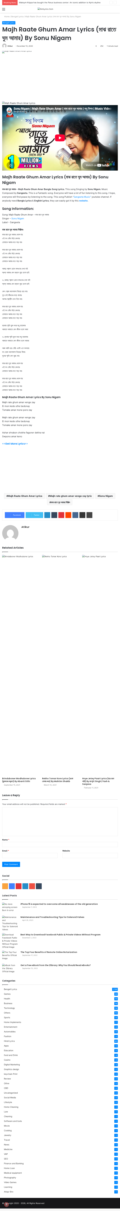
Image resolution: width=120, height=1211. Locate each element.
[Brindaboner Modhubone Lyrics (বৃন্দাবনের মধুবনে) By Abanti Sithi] (20, 665)
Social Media (10, 1097)
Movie (7, 1126)
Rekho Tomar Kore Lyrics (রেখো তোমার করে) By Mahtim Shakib (57, 780)
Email (5, 851)
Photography (10, 1177)
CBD (6, 1088)
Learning (8, 1187)
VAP (6, 1154)
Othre (6, 1083)
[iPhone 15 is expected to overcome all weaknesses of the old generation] (10, 908)
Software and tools (13, 1121)
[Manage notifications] (6, 1204)
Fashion (7, 1036)
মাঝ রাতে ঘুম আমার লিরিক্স (60, 502)
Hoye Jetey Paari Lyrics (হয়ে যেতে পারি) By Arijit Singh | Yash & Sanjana (98, 781)
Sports (7, 1017)
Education (8, 1050)
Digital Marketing (12, 1064)
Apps (6, 1046)
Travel (7, 1140)
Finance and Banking (14, 1163)
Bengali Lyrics (17, 16)
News (6, 1144)
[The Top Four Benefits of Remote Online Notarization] (10, 956)
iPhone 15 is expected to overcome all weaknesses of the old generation (59, 904)
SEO (6, 1159)
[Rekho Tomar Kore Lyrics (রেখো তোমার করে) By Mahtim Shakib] (60, 665)
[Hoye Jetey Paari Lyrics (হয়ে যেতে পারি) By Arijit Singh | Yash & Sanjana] (100, 665)
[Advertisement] (60, 79)
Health (7, 998)
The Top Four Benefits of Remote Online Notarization (48, 952)
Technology (9, 1008)
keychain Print (10, 1074)
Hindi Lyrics (9, 1041)
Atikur (10, 46)
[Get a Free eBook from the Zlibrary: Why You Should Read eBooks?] (10, 969)
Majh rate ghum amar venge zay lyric (71, 495)
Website (66, 851)
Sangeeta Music (82, 196)
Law (6, 1111)
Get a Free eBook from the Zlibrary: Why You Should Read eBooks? (55, 965)
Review (7, 1079)
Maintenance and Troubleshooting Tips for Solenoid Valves (52, 917)
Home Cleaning (11, 1107)
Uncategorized (11, 1093)
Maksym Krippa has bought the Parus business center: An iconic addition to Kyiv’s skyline (60, 2)
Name (5, 840)
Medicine (8, 1149)
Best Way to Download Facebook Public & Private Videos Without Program (60, 934)
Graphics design (11, 1069)
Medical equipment (13, 1173)
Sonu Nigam (17, 218)
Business (8, 1003)
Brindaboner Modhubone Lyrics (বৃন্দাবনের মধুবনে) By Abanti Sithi (19, 780)
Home (7, 16)
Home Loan (9, 1168)
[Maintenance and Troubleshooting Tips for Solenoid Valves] (10, 923)
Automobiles (10, 1031)
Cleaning (8, 1116)
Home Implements (12, 1022)
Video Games (10, 1182)
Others (7, 1013)
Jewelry (7, 1135)
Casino (7, 1060)
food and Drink (11, 1055)
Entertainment (10, 1027)
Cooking (8, 1130)
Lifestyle (8, 1102)
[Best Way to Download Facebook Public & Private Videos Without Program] (10, 941)
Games (7, 994)
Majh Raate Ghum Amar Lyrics (25, 495)
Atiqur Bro (8, 1192)
